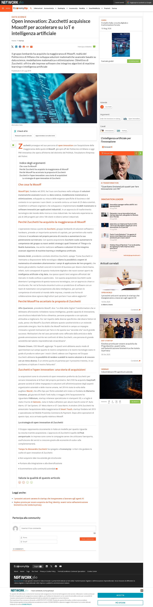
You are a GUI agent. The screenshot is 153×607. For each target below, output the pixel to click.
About (16, 571)
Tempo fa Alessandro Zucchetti (33, 449)
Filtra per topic (108, 153)
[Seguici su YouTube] (60, 566)
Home (14, 41)
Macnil (29, 391)
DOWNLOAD (134, 61)
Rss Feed (35, 571)
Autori (22, 571)
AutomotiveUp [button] (49, 8)
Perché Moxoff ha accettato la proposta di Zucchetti (42, 172)
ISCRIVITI (135, 402)
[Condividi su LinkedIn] (16, 47)
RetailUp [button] (82, 8)
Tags (28, 571)
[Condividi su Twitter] (12, 47)
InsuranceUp (73, 8)
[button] (6, 8)
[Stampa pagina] (23, 47)
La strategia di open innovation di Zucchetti (41, 178)
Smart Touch (66, 409)
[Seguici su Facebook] (56, 566)
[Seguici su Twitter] (51, 566)
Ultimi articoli (38, 8)
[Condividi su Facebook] (20, 47)
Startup (114, 8)
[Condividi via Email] (31, 47)
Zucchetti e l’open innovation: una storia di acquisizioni (43, 175)
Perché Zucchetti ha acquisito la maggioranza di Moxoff (43, 169)
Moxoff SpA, (23, 191)
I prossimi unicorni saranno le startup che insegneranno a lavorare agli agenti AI (49, 498)
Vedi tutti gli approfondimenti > (132, 255)
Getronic (37, 402)
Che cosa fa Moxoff (28, 166)
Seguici (36, 566)
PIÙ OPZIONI (120, 602)
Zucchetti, (52, 229)
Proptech (107, 8)
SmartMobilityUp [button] (94, 8)
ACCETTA (120, 595)
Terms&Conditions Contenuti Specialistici (71, 571)
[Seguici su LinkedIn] (46, 566)
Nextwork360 (18, 581)
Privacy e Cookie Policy (47, 571)
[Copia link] (27, 47)
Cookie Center (92, 571)
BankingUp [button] (61, 8)
